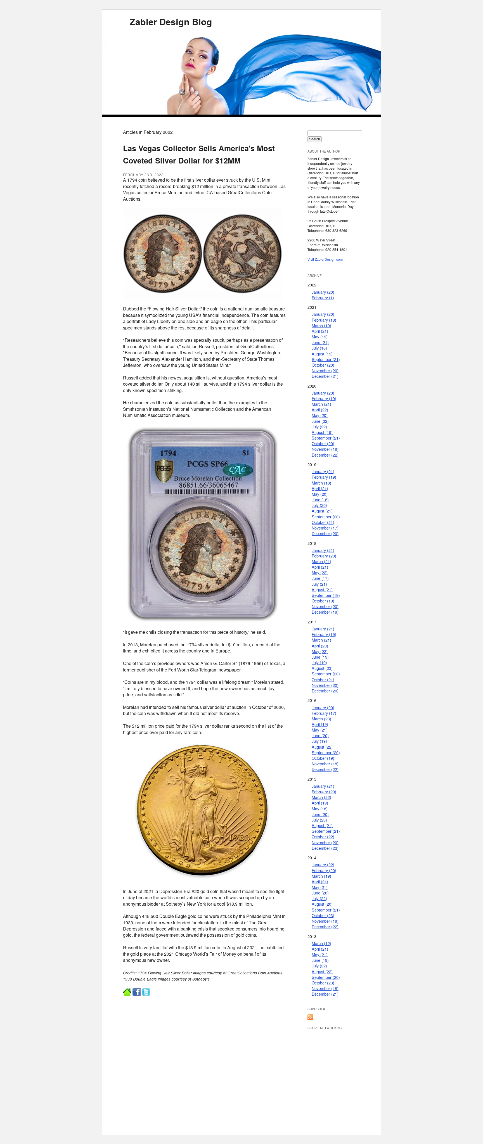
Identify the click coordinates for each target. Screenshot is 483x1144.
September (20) (326, 516)
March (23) (321, 718)
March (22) (321, 797)
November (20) (325, 370)
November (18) (325, 449)
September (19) (326, 595)
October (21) (323, 522)
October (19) (323, 601)
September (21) (326, 359)
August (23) (322, 668)
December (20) (325, 533)
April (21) (320, 331)
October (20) (323, 365)
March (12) (321, 943)
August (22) (322, 747)
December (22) (325, 455)
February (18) (324, 320)
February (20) (324, 556)
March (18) (321, 483)
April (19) (320, 724)
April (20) (320, 646)
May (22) (320, 572)
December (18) (325, 612)
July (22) (319, 426)
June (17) (320, 578)
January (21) (323, 471)
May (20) (320, 415)
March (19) (321, 325)
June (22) (320, 421)
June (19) (320, 657)
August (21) (322, 511)
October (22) (323, 836)
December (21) (325, 376)
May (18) (320, 808)
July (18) (319, 348)
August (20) (322, 904)
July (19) (319, 662)
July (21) (319, 584)
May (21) (320, 730)
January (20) (323, 292)
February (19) (324, 398)
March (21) (321, 404)
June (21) (320, 342)
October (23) (323, 915)
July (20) (319, 505)
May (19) (320, 337)
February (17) (324, 713)
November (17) (325, 528)
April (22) (320, 409)
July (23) (319, 820)
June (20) (320, 735)
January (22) (323, 864)
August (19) (322, 354)
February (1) (323, 297)
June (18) (320, 499)
